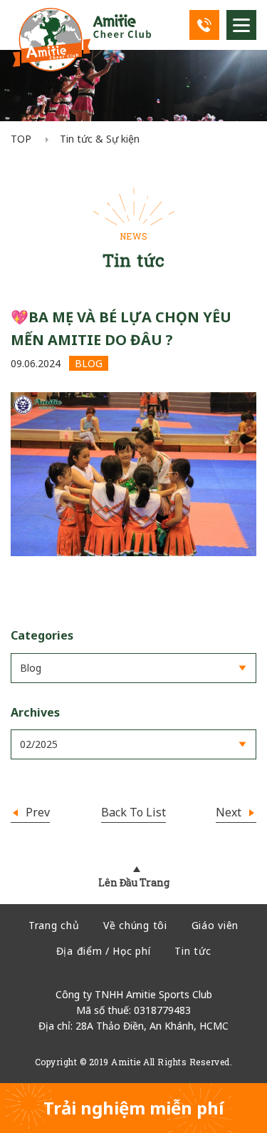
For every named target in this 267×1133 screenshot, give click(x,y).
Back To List (133, 812)
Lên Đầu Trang (133, 882)
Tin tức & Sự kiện (100, 138)
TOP (21, 138)
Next (230, 812)
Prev (36, 812)
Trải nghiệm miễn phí (133, 1107)
